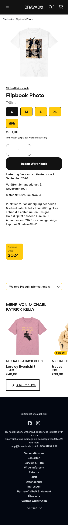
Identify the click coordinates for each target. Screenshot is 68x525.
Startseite (8, 19)
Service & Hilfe (34, 462)
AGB (34, 477)
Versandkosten (37, 137)
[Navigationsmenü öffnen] (7, 7)
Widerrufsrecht (34, 467)
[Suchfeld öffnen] (50, 7)
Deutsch (31, 508)
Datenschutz (34, 481)
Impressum (34, 486)
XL (55, 112)
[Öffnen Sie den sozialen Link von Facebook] (30, 423)
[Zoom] (34, 52)
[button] (34, 286)
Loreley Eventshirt (20, 366)
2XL (12, 123)
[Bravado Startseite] (33, 7)
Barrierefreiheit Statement (34, 491)
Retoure (34, 472)
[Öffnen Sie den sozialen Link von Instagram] (38, 423)
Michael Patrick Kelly (17, 88)
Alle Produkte (26, 385)
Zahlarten (34, 457)
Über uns (34, 496)
